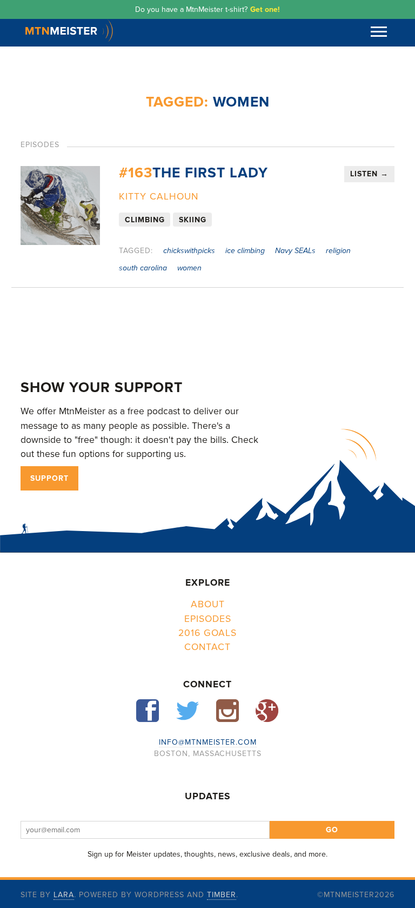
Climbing (145, 219)
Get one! (265, 9)
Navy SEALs (295, 250)
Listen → (369, 173)
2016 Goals (207, 633)
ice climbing (245, 250)
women (189, 268)
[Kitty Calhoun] (60, 205)
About (208, 604)
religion (338, 250)
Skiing (192, 219)
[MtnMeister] (69, 38)
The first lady (193, 173)
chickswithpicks (189, 250)
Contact (207, 647)
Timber (221, 894)
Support (49, 478)
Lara (63, 894)
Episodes (207, 619)
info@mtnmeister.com (208, 742)
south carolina (143, 268)
